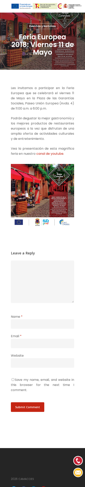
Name (17, 316)
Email (16, 336)
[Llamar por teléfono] (78, 476)
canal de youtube (49, 153)
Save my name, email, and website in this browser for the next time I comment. (42, 384)
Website (17, 355)
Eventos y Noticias (42, 26)
